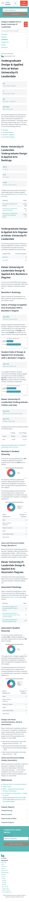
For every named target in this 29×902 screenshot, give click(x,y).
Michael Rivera (17, 797)
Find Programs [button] (24, 3)
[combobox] (15, 3)
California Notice (6, 890)
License (5, 799)
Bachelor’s (5, 257)
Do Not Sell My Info (6, 892)
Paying (3, 45)
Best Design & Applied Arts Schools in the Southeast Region (10, 215)
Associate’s (5, 260)
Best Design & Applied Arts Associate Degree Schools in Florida (10, 608)
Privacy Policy (5, 888)
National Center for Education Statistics (15, 784)
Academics (4, 39)
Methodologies (5, 872)
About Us (3, 862)
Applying (4, 37)
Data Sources (4, 870)
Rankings (5, 130)
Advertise (3, 874)
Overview (4, 34)
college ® (8, 3)
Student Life (5, 42)
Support (3, 868)
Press (2, 864)
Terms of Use (5, 886)
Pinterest (4, 880)
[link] (14, 34)
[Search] (15, 3)
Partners (3, 876)
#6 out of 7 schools (13, 597)
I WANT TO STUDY (8, 835)
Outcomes (4, 47)
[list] (14, 34)
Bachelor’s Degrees (8, 135)
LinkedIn (4, 884)
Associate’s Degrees (9, 137)
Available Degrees (8, 132)
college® (4, 859)
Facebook (4, 882)
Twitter (3, 878)
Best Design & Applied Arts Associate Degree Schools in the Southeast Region (11, 614)
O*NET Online (7, 787)
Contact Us (4, 866)
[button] (26, 24)
